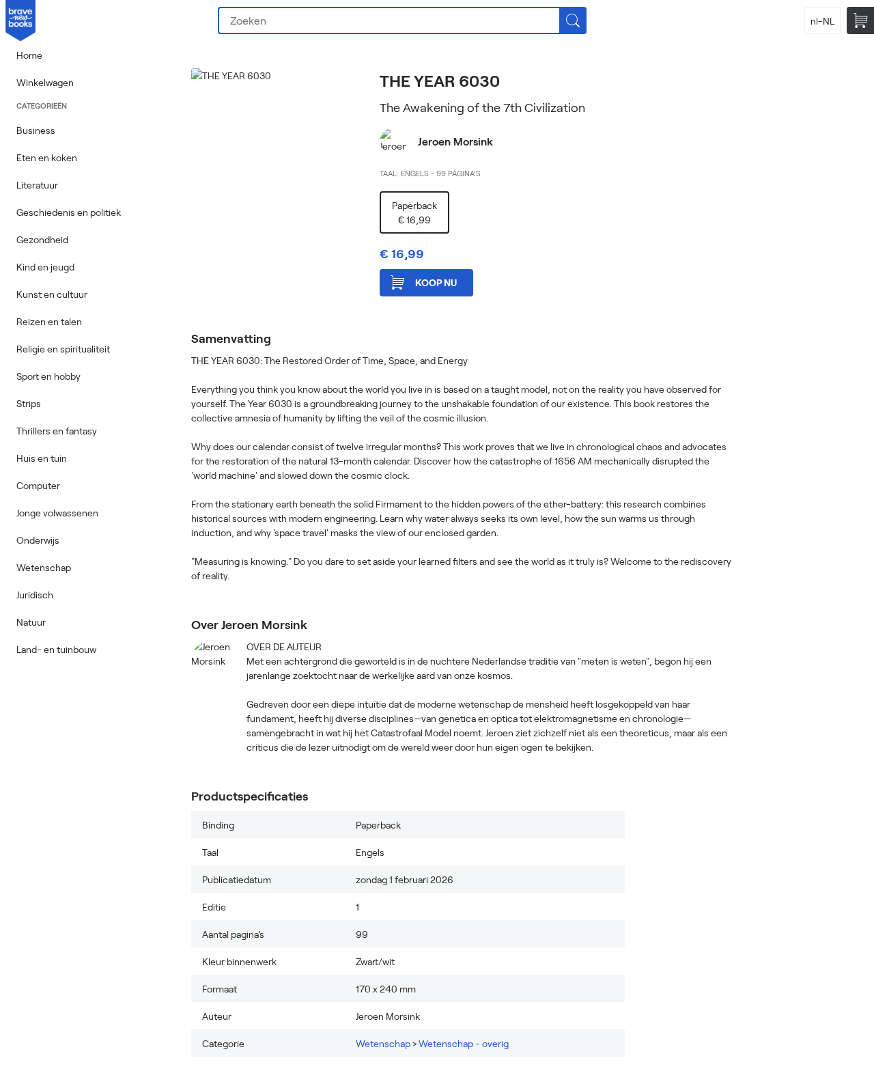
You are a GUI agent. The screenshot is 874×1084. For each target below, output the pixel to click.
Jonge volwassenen (57, 512)
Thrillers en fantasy (56, 430)
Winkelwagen (45, 82)
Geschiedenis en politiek (68, 212)
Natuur (31, 622)
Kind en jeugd (45, 267)
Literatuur (37, 185)
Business (35, 130)
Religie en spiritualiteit (63, 349)
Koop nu (436, 282)
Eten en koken (46, 157)
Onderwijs (37, 540)
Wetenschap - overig (464, 1043)
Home (29, 55)
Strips (28, 403)
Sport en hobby (48, 376)
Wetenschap (43, 567)
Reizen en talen (49, 321)
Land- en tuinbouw (56, 649)
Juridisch (34, 594)
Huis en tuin (41, 458)
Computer (38, 485)
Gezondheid (42, 239)
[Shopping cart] (860, 20)
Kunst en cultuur (51, 294)
